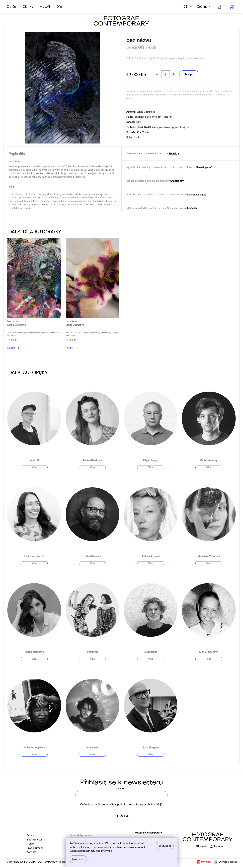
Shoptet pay (177, 180)
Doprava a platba (196, 194)
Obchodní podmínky (81, 835)
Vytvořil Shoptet (228, 861)
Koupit (189, 74)
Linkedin (204, 846)
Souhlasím (164, 845)
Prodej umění (35, 847)
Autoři (31, 843)
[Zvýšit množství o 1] (174, 74)
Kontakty (174, 153)
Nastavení (78, 859)
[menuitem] (11, 6)
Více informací (103, 850)
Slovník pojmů (204, 167)
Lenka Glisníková (141, 47)
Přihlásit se (122, 815)
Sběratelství (34, 839)
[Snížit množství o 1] (157, 74)
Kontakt (32, 851)
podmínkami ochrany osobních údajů (139, 804)
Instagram (218, 846)
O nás (30, 835)
